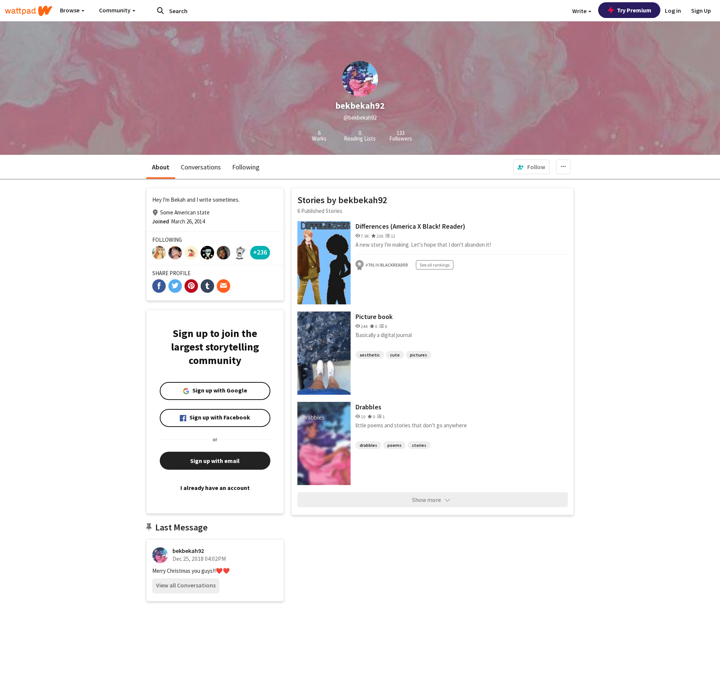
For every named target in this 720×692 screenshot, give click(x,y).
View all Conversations (186, 585)
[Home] (28, 11)
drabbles (368, 445)
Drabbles (368, 407)
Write (580, 11)
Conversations (201, 167)
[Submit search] (160, 10)
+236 (260, 252)
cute (395, 355)
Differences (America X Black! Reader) (410, 226)
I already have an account (215, 487)
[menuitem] (531, 166)
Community (115, 10)
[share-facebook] (159, 286)
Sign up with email (215, 460)
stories (419, 445)
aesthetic (370, 355)
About (161, 167)
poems (394, 445)
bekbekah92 (188, 550)
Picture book (374, 316)
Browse (70, 10)
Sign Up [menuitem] (701, 10)
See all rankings (435, 265)
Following (246, 167)
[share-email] (223, 286)
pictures (418, 355)
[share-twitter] (175, 286)
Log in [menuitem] (673, 10)
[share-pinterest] (191, 286)
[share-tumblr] (207, 286)
